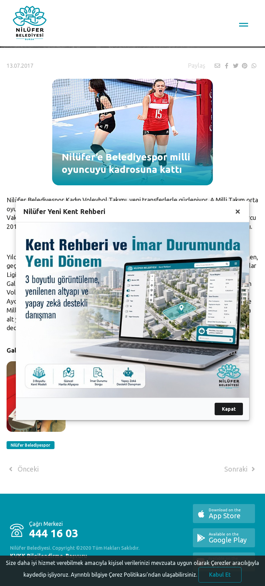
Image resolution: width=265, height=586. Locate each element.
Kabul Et (220, 574)
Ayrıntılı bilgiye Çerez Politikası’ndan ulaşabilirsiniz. (134, 574)
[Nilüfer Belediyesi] (30, 24)
